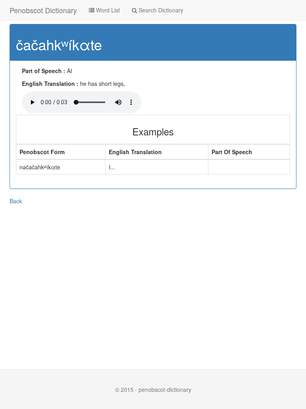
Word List (107, 10)
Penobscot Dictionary (43, 10)
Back (16, 201)
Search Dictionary (160, 10)
